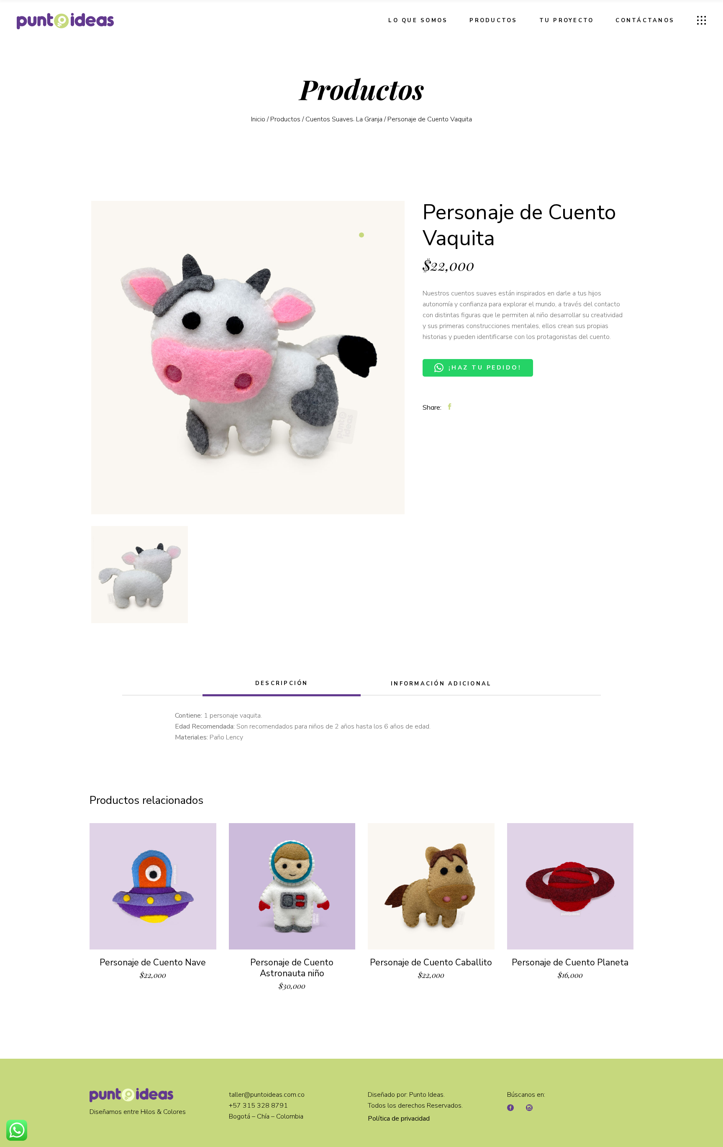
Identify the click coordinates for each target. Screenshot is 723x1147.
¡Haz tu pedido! (485, 368)
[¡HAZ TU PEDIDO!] (478, 359)
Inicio (258, 119)
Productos (285, 119)
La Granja (369, 119)
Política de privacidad (399, 1118)
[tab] (282, 684)
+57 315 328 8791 (259, 1105)
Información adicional (441, 684)
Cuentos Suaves (329, 119)
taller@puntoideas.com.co (267, 1094)
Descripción (281, 683)
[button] (478, 359)
